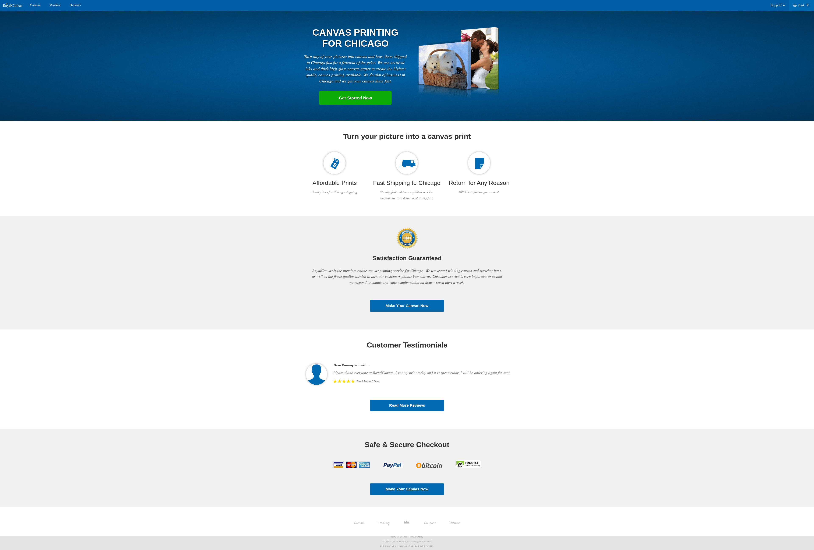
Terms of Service (399, 537)
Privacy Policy (416, 537)
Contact (359, 523)
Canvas (35, 5)
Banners (75, 5)
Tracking (383, 523)
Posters (55, 5)
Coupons (430, 523)
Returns (455, 523)
